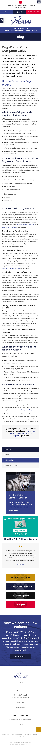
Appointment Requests (21, 586)
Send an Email (20, 707)
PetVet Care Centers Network (23, 744)
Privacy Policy (5, 734)
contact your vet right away (28, 410)
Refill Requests (22, 595)
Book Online (19, 12)
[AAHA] (20, 2)
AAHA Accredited (22, 577)
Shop (6, 12)
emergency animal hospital (11, 268)
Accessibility (27, 734)
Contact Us (20, 657)
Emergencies (33, 12)
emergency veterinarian (10, 227)
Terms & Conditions (17, 734)
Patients (7, 455)
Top (38, 729)
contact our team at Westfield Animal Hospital (23, 433)
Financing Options (11, 465)
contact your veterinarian (25, 224)
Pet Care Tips (9, 460)
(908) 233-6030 (20, 7)
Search (35, 734)
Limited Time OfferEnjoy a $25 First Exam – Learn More (19, 30)
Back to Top (20, 736)
